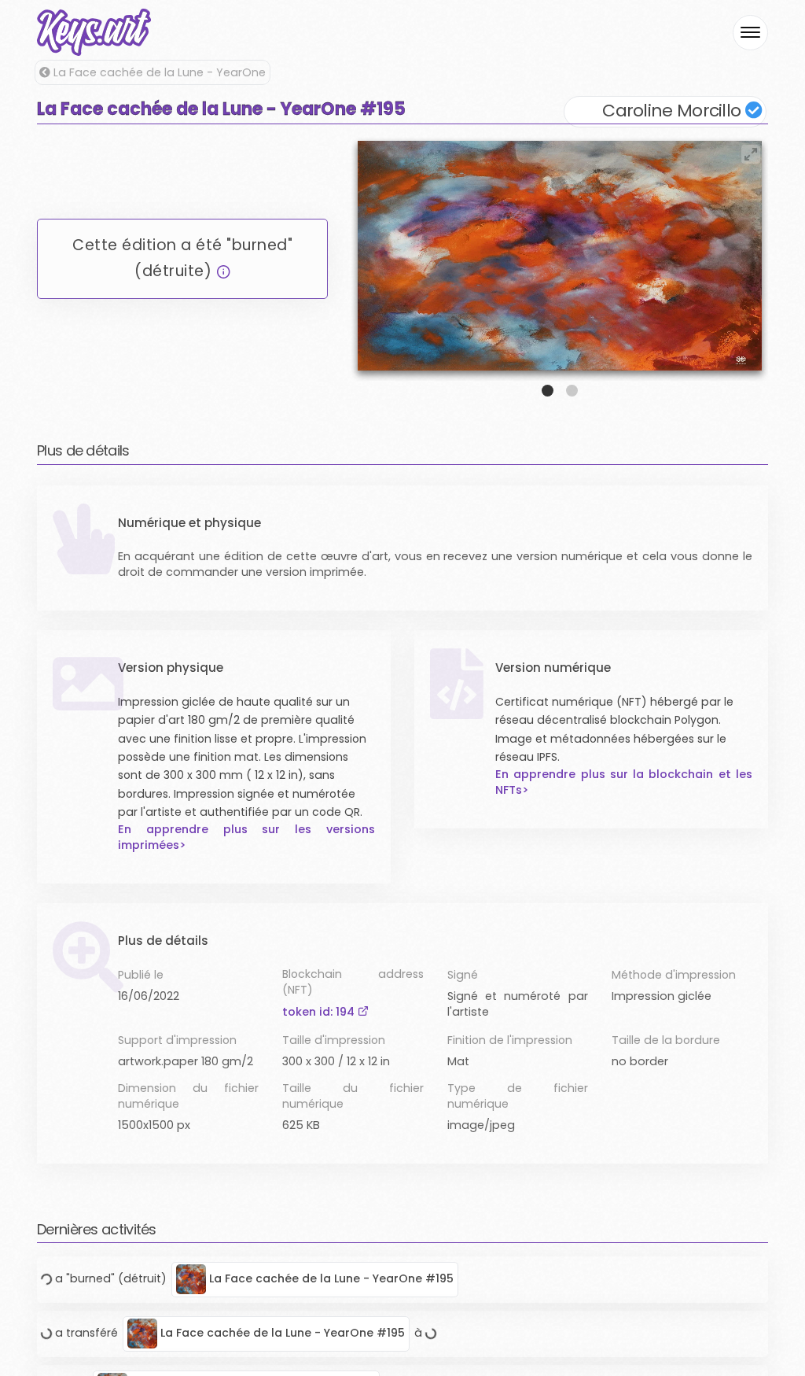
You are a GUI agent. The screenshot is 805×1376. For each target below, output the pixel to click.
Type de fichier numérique (517, 1096)
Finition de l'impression (509, 1040)
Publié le (141, 975)
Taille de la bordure (666, 1040)
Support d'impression (177, 1040)
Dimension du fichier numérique (188, 1096)
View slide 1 (547, 391)
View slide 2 (572, 391)
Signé (462, 975)
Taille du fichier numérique (352, 1096)
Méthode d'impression (674, 975)
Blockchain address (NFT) (352, 982)
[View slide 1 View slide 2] (559, 267)
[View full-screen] (750, 154)
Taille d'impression (333, 1040)
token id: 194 (320, 1012)
